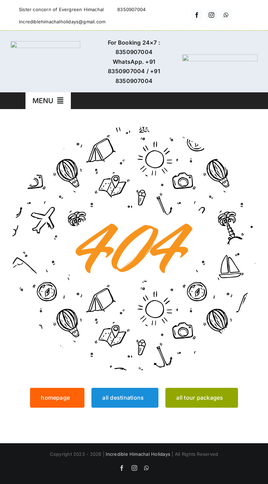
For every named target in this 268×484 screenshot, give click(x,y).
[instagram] (211, 15)
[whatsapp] (226, 15)
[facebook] (196, 15)
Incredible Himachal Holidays (138, 454)
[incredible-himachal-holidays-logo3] (45, 43)
